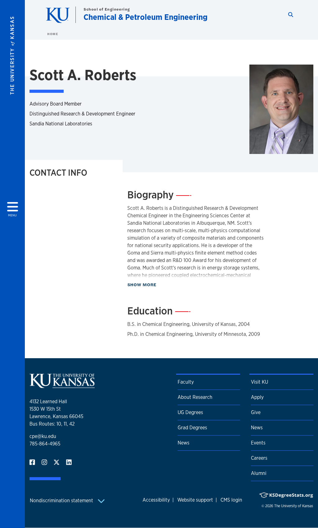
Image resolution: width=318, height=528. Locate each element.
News (183, 443)
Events (258, 443)
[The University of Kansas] (62, 385)
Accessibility (156, 500)
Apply (257, 397)
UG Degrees (190, 412)
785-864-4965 (45, 443)
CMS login (231, 500)
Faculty (186, 382)
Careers (259, 458)
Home (52, 34)
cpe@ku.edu (43, 436)
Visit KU (259, 382)
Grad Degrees (192, 427)
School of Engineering (107, 9)
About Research (195, 397)
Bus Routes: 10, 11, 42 (52, 424)
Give (256, 412)
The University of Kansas (293, 505)
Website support (195, 500)
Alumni (258, 473)
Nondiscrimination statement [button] (62, 500)
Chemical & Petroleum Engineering (145, 16)
